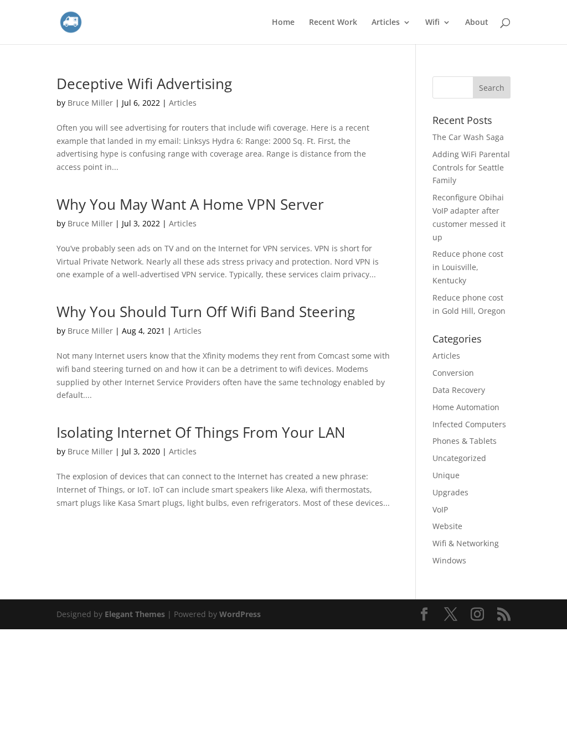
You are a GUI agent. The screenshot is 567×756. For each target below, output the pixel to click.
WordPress (240, 614)
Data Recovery (458, 390)
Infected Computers (469, 424)
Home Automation (465, 407)
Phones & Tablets (464, 441)
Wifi (432, 22)
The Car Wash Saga (468, 137)
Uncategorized (459, 458)
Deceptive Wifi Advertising (144, 84)
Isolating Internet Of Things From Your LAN (201, 432)
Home (283, 22)
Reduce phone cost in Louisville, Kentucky (467, 267)
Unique (446, 475)
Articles (386, 22)
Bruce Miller (90, 102)
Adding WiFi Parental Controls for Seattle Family (471, 167)
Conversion (453, 372)
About (476, 22)
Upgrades (450, 492)
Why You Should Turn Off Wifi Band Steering (205, 312)
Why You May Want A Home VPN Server (190, 204)
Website (447, 526)
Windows (449, 560)
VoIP (440, 509)
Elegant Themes (135, 614)
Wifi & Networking (465, 543)
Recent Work (333, 22)
